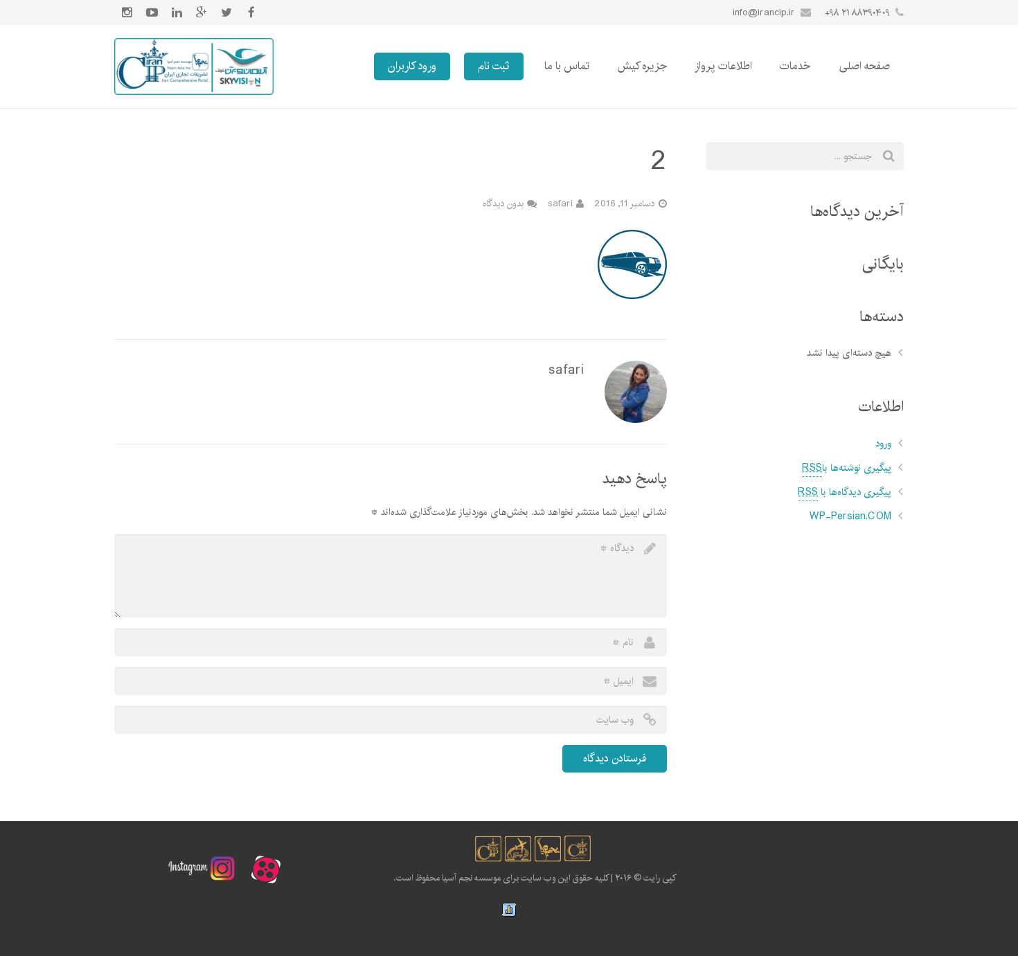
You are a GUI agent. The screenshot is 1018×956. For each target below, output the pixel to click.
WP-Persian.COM (850, 516)
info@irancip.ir (764, 12)
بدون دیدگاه (503, 203)
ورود (883, 443)
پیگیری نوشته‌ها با (846, 468)
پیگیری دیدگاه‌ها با (844, 492)
